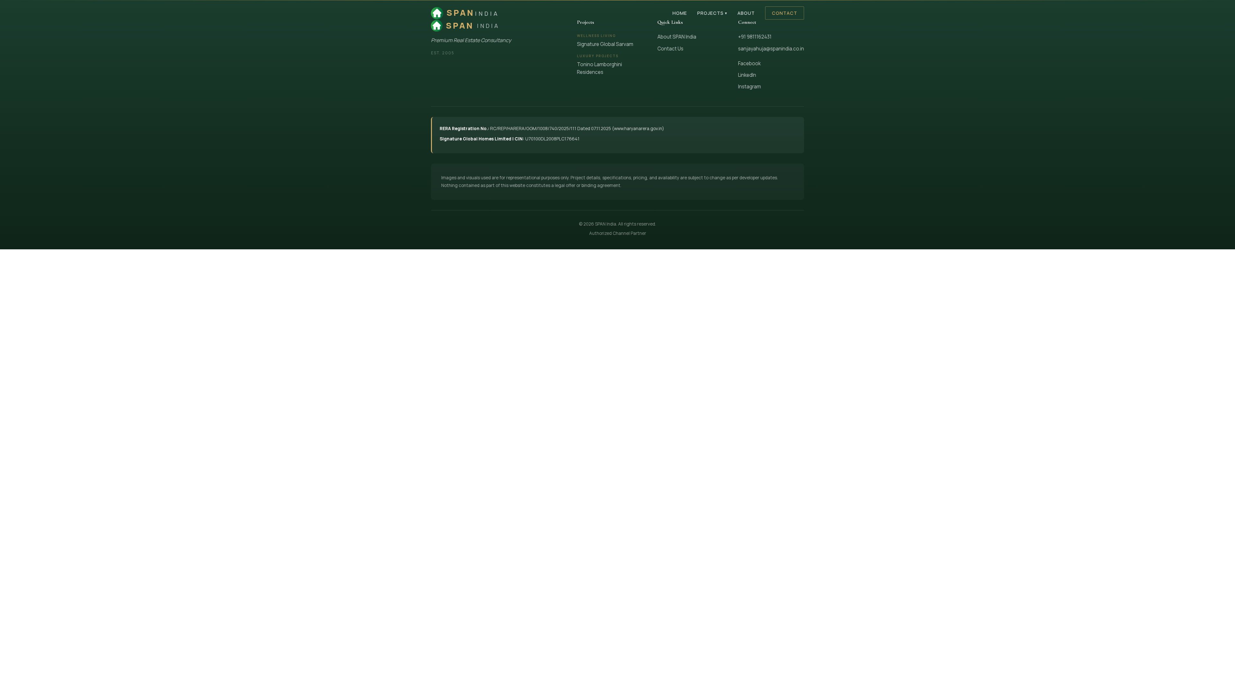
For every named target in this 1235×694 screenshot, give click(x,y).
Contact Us (670, 48)
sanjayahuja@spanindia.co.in (771, 48)
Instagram (749, 86)
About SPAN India (676, 36)
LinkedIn (747, 75)
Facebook (749, 63)
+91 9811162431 (755, 36)
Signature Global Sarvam (605, 44)
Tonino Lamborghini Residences (599, 68)
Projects (712, 13)
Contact (784, 13)
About (746, 13)
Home (679, 13)
